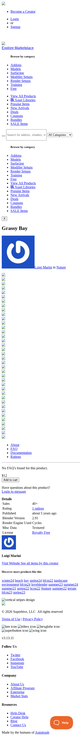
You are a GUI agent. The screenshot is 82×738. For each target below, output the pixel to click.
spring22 (23, 588)
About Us (17, 684)
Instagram (17, 663)
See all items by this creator (39, 563)
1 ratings (38, 508)
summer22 (59, 588)
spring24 (36, 580)
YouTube (16, 667)
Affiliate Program (22, 688)
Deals (14, 112)
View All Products (23, 96)
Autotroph (42, 732)
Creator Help (19, 717)
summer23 (55, 584)
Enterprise (17, 692)
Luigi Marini (43, 267)
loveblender (39, 584)
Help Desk (17, 713)
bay (26, 580)
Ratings (15, 457)
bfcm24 (25, 584)
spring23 (19, 592)
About (14, 445)
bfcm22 (48, 580)
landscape (61, 580)
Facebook (17, 659)
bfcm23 (7, 592)
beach (19, 580)
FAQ (13, 449)
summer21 (9, 588)
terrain (72, 588)
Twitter (15, 655)
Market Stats (19, 696)
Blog (13, 721)
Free (13, 89)
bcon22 (35, 588)
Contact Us (18, 725)
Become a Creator (22, 11)
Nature (61, 267)
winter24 (8, 580)
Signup (15, 27)
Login (14, 19)
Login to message (14, 491)
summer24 (71, 584)
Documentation (21, 453)
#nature (46, 588)
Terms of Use (11, 619)
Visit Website (11, 563)
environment (10, 584)
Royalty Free (41, 532)
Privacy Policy (33, 619)
